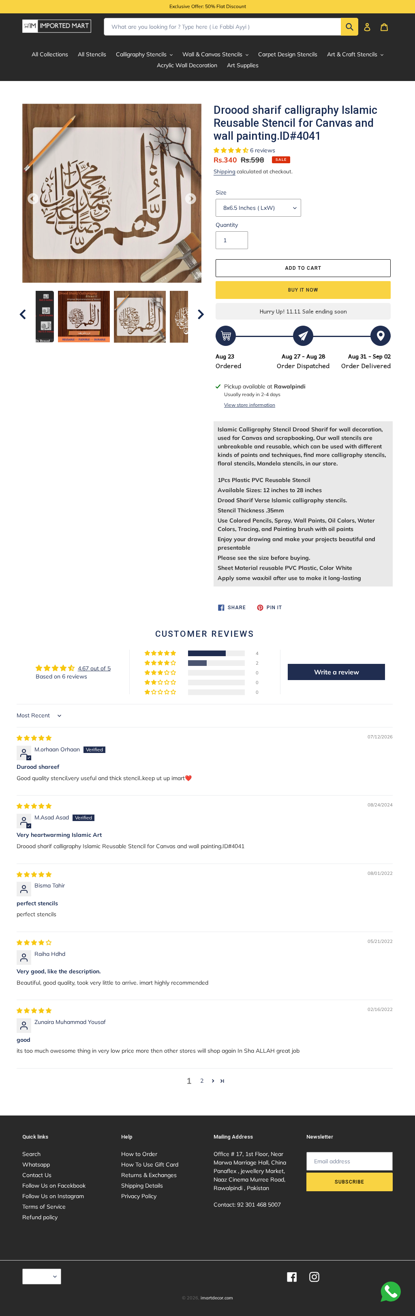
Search (31, 1154)
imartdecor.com (217, 1298)
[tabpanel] (140, 317)
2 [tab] (94, 351)
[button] (232, 150)
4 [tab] (118, 351)
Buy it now (303, 290)
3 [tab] (106, 351)
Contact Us (36, 1175)
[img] (34, 738)
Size (221, 192)
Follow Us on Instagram (53, 1196)
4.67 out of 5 (94, 668)
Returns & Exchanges (149, 1175)
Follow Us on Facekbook (54, 1185)
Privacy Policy (138, 1196)
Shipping (224, 171)
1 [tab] (81, 351)
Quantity (227, 224)
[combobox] (231, 27)
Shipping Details (142, 1185)
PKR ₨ (39, 1276)
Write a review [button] (336, 672)
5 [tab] (130, 351)
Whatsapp (36, 1164)
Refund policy (40, 1217)
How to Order (139, 1154)
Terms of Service (44, 1206)
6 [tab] (142, 351)
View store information (249, 405)
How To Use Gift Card (149, 1164)
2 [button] (201, 1080)
